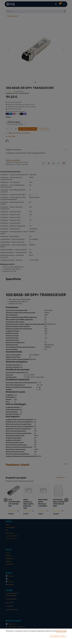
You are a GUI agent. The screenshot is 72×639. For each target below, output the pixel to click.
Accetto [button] (63, 636)
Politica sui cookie (61, 631)
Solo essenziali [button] (54, 636)
